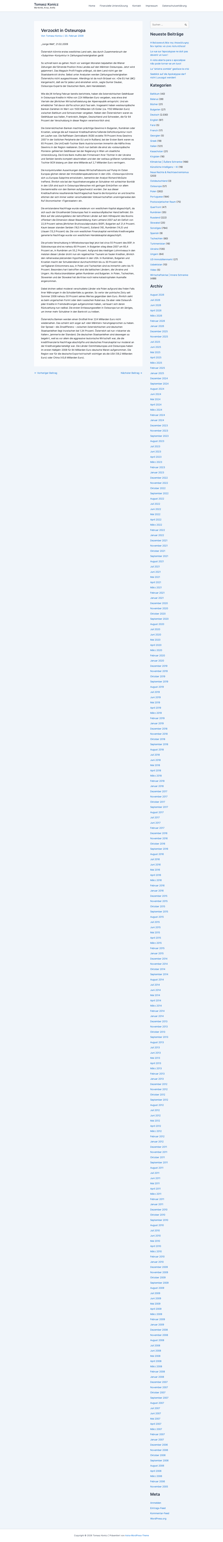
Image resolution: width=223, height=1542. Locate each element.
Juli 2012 (155, 1110)
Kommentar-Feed (159, 1513)
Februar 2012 (157, 1136)
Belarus (154, 99)
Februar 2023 (157, 467)
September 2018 (159, 744)
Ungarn (154, 254)
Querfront (155, 207)
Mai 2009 (155, 1303)
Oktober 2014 (157, 969)
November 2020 (159, 608)
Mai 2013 (155, 1058)
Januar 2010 (157, 1261)
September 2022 (159, 493)
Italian (153, 146)
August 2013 (157, 1042)
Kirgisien (155, 156)
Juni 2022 (155, 509)
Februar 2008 (157, 1371)
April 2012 (155, 1126)
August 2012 (157, 1105)
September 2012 (159, 1099)
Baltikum (155, 93)
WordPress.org (158, 1518)
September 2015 (159, 911)
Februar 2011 (157, 1199)
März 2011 (155, 1193)
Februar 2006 (157, 1481)
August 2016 (157, 854)
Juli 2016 (155, 859)
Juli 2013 (155, 1047)
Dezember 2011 (158, 1146)
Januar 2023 (157, 472)
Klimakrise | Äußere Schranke (166, 161)
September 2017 (159, 807)
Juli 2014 (155, 984)
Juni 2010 (155, 1235)
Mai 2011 (155, 1183)
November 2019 (159, 671)
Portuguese (156, 196)
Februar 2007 (157, 1434)
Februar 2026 (157, 321)
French (154, 130)
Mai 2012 (155, 1120)
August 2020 (157, 624)
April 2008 (155, 1361)
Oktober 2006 (158, 1455)
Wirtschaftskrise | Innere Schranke (169, 275)
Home (92, 5)
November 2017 (159, 796)
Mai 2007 (155, 1418)
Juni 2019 (155, 697)
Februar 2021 (157, 592)
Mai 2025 (155, 352)
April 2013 (155, 1063)
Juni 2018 (155, 760)
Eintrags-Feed (158, 1508)
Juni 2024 (155, 394)
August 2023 (157, 441)
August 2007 (157, 1403)
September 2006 (159, 1460)
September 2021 (159, 556)
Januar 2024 (157, 420)
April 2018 (155, 770)
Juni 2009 (155, 1298)
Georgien (155, 135)
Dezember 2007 (159, 1382)
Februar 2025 (157, 368)
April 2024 (156, 404)
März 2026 (156, 315)
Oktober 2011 (157, 1157)
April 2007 (155, 1423)
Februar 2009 (157, 1319)
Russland (155, 217)
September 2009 (159, 1282)
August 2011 (156, 1167)
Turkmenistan (157, 243)
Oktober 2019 (157, 676)
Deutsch (154, 114)
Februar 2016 (157, 885)
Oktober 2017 (157, 801)
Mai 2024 (155, 399)
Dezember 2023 (159, 425)
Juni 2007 (155, 1413)
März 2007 (156, 1429)
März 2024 (156, 409)
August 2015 (157, 916)
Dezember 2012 (158, 1084)
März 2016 (156, 880)
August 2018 (157, 749)
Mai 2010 (155, 1241)
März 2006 (156, 1476)
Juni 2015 (155, 927)
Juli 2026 (155, 300)
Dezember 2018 (158, 728)
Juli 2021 (155, 566)
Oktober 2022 (158, 488)
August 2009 (157, 1288)
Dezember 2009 (159, 1267)
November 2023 (159, 430)
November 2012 (159, 1089)
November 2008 (159, 1335)
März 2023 (156, 462)
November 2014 (159, 963)
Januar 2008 (157, 1376)
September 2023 (159, 436)
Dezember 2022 (159, 477)
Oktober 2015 (157, 906)
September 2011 (159, 1162)
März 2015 (156, 943)
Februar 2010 (157, 1256)
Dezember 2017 (158, 791)
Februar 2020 (157, 655)
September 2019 (159, 681)
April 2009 (155, 1308)
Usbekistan (156, 264)
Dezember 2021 (158, 540)
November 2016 (159, 838)
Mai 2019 (155, 702)
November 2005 (159, 1486)
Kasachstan (156, 151)
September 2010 (159, 1220)
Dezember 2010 (158, 1209)
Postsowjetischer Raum (163, 201)
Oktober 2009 (158, 1277)
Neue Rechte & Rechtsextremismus (169, 172)
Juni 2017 (155, 822)
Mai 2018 (155, 765)
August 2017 (157, 812)
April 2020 (155, 645)
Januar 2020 (157, 660)
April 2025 (155, 357)
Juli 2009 (155, 1293)
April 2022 (155, 519)
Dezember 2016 (158, 833)
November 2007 (159, 1387)
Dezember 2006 (159, 1444)
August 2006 (157, 1465)
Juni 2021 (155, 571)
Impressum (152, 5)
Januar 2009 (157, 1324)
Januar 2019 (157, 723)
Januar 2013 (157, 1078)
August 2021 (157, 561)
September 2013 (159, 1037)
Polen (153, 191)
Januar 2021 (157, 598)
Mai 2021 (155, 577)
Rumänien (155, 212)
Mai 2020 (155, 639)
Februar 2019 (157, 718)
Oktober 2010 (157, 1214)
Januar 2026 (157, 326)
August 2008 (157, 1340)
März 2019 (156, 713)
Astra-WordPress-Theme (137, 1535)
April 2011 (155, 1188)
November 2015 (159, 901)
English (154, 120)
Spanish (154, 233)
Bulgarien (155, 109)
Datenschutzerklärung (174, 5)
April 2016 (155, 875)
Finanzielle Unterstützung (114, 5)
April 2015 (155, 937)
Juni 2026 (155, 305)
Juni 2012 (155, 1115)
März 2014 (156, 1005)
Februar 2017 (157, 828)
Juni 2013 (155, 1052)
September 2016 (159, 848)
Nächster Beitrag (131, 373)
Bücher (154, 104)
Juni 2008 (155, 1350)
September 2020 (159, 618)
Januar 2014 (157, 1016)
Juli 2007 (155, 1408)
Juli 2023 (155, 446)
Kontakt (136, 5)
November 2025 (159, 336)
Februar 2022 (157, 530)
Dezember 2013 (158, 1021)
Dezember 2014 (159, 958)
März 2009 (156, 1314)
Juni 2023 (155, 451)
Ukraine (154, 249)
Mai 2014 (155, 995)
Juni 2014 (155, 990)
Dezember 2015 (158, 896)
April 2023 (155, 456)
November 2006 (159, 1450)
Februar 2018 (157, 781)
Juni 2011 (155, 1178)
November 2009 (159, 1272)
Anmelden (155, 1502)
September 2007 (159, 1397)
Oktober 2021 (157, 551)
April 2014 (155, 1000)
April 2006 (155, 1471)
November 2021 (159, 545)
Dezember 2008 (159, 1329)
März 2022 (156, 524)
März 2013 (156, 1068)
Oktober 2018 (157, 739)
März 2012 (156, 1131)
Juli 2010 (155, 1230)
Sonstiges (155, 228)
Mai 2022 (155, 514)
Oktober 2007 (157, 1392)
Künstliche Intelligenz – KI (164, 167)
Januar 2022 (157, 535)
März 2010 (156, 1251)
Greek (153, 141)
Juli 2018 (155, 754)
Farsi (153, 125)
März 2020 (156, 650)
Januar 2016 (157, 890)
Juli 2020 (155, 629)
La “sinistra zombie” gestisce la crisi (169, 69)
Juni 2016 (155, 864)
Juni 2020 (155, 634)
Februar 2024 (157, 415)
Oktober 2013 (157, 1031)
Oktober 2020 (158, 613)
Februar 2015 (157, 948)
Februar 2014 (157, 1011)
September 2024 (159, 383)
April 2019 (155, 707)
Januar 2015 (157, 953)
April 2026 (155, 310)
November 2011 (158, 1152)
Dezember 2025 (159, 331)
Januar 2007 (157, 1439)
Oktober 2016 (157, 843)
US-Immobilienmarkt (161, 259)
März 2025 (156, 362)
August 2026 (157, 294)
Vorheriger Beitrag (45, 373)
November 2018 (159, 733)
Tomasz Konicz (46, 4)
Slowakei (155, 222)
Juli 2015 (155, 922)
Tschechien (156, 238)
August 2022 (157, 498)
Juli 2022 (155, 503)
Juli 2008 (155, 1345)
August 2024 (157, 388)
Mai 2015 (155, 932)
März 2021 (156, 587)
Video (153, 269)
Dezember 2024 (159, 378)
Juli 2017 (155, 817)
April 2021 (155, 582)
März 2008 (156, 1366)
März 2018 (156, 775)
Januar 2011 (156, 1204)
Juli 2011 (154, 1173)
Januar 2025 (157, 373)
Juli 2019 (155, 692)
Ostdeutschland (159, 181)
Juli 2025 (155, 341)
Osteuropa (156, 186)
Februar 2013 (157, 1073)
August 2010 (157, 1225)
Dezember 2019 (158, 666)
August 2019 (157, 686)
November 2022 (159, 483)
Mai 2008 (155, 1356)
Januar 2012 (157, 1141)
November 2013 (159, 1026)
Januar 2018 (157, 786)
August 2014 (157, 979)
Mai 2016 (155, 869)
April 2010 (155, 1246)
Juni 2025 (155, 347)
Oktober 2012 (157, 1094)
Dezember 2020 (159, 603)
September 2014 (159, 974)
